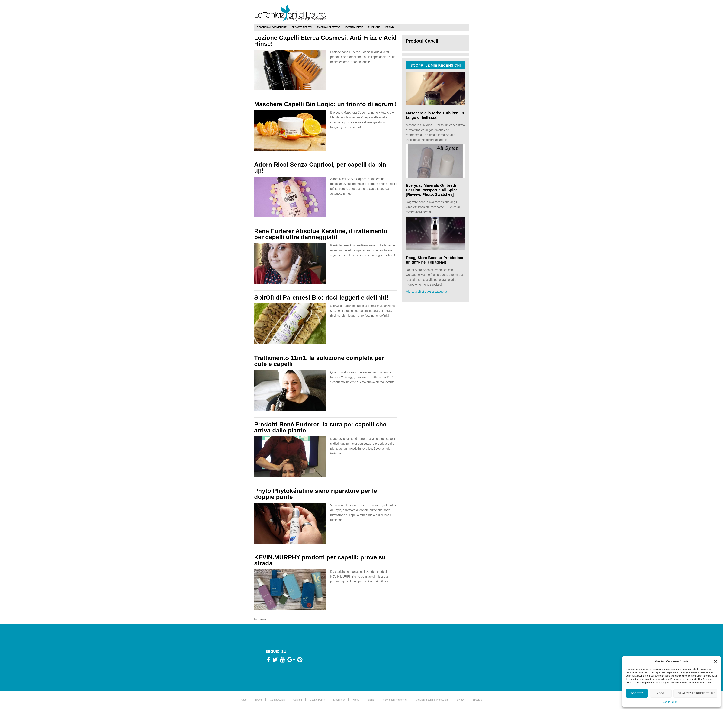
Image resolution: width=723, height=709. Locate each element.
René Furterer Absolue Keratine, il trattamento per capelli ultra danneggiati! (320, 234)
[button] (715, 661)
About (244, 699)
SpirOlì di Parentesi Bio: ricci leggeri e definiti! (321, 297)
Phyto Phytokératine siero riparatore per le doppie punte (315, 493)
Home (356, 699)
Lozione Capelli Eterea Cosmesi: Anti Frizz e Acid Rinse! (325, 40)
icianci (371, 699)
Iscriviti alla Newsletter (395, 699)
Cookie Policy (670, 702)
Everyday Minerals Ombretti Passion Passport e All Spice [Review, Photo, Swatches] (432, 190)
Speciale (477, 699)
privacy (460, 699)
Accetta (636, 693)
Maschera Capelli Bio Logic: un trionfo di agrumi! (325, 104)
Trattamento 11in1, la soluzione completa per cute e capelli (319, 360)
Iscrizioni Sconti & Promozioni (431, 699)
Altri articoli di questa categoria (426, 291)
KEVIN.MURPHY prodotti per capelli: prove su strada (320, 560)
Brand (258, 699)
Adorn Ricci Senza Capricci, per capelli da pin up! (320, 167)
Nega (661, 693)
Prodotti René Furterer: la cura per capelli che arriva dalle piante (320, 427)
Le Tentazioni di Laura (361, 12)
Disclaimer (339, 699)
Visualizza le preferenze (695, 693)
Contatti (297, 699)
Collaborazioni (277, 699)
